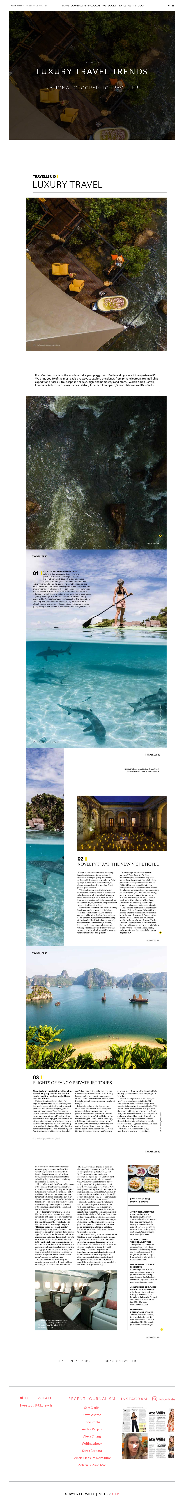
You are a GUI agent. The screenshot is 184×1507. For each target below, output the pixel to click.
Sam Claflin (92, 1408)
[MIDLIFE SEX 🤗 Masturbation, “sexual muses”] (161, 1446)
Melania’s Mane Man (92, 1465)
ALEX (115, 1494)
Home (65, 5)
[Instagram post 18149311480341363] (161, 1419)
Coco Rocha (92, 1422)
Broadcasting (97, 5)
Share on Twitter (120, 1360)
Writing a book (92, 1443)
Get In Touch (136, 5)
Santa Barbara (92, 1451)
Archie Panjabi (92, 1429)
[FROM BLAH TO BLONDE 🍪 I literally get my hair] (134, 1446)
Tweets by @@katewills (35, 1405)
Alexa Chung (92, 1436)
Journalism (78, 5)
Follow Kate (38, 1398)
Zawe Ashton (91, 1415)
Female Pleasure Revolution (92, 1458)
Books (112, 5)
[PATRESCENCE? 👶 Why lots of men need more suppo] (134, 1419)
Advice (122, 5)
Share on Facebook (74, 1360)
